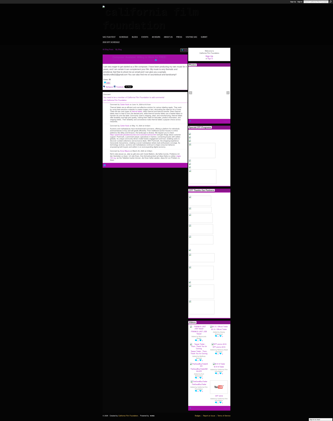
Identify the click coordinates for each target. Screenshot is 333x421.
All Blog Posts (108, 49)
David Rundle (126, 60)
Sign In (299, 2)
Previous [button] (190, 92)
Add (185, 50)
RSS (105, 165)
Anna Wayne (125, 151)
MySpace (109, 87)
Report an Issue (209, 415)
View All (227, 121)
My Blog (118, 49)
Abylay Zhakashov (220, 333)
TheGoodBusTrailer (199, 384)
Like (108, 82)
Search (330, 2)
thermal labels (137, 111)
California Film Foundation (221, 370)
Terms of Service (223, 415)
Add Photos (195, 121)
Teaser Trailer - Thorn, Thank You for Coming (199, 352)
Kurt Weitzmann (199, 375)
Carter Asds (124, 104)
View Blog (161, 60)
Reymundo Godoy (201, 337)
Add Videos (195, 408)
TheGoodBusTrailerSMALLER (198, 370)
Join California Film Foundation (115, 100)
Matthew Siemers (201, 357)
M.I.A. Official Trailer (219, 329)
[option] (209, 93)
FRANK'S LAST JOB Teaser (199, 332)
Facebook (120, 87)
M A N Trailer (219, 366)
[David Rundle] (107, 62)
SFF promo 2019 (219, 347)
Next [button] (228, 92)
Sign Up (293, 2)
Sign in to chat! (315, 419)
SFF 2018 (219, 396)
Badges (198, 415)
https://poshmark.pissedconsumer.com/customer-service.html (133, 134)
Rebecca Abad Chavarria (222, 351)
